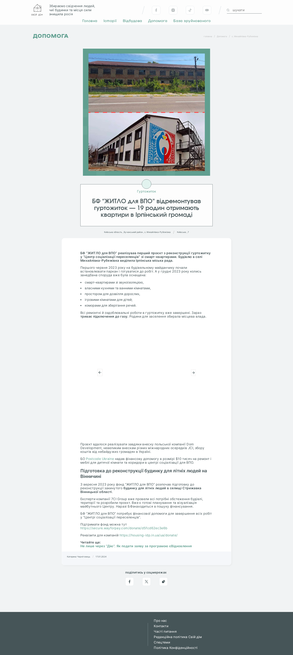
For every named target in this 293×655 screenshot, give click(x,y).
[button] (99, 372)
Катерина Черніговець (78, 556)
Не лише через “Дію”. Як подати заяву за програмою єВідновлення (136, 546)
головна (208, 36)
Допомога (222, 36)
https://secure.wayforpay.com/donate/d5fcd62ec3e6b (124, 528)
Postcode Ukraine (100, 459)
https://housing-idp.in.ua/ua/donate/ (149, 535)
